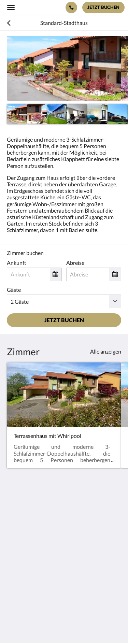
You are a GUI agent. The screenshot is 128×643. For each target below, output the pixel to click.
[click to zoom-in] (64, 68)
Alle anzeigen (105, 351)
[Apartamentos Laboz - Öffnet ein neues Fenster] (13, 577)
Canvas (44, 624)
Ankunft (16, 262)
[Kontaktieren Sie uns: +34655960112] (71, 7)
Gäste (14, 289)
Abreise (75, 262)
